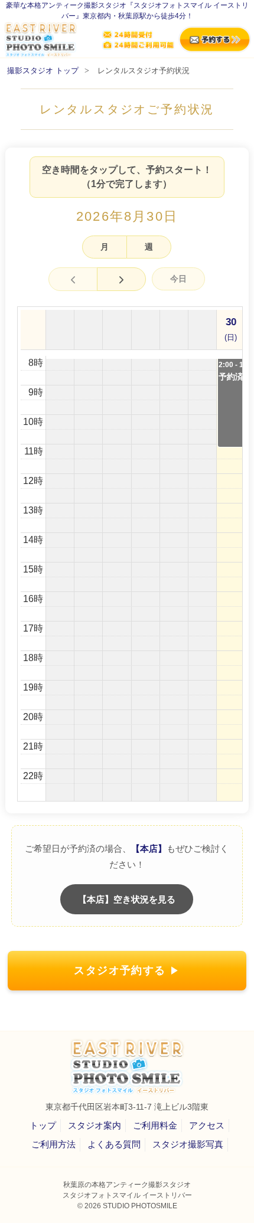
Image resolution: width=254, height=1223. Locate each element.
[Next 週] (121, 279)
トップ (43, 1125)
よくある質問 (114, 1144)
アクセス (206, 1125)
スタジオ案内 (94, 1125)
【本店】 (149, 848)
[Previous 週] (72, 279)
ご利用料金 (155, 1125)
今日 (178, 278)
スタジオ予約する (120, 970)
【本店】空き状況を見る (126, 899)
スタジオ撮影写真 (187, 1144)
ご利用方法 (53, 1144)
